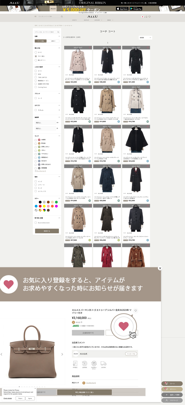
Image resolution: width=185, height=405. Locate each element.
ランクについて (41, 171)
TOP (36, 25)
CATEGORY (97, 20)
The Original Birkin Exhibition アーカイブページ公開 (92, 12)
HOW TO (74, 20)
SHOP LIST (86, 20)
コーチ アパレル (48, 25)
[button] (149, 16)
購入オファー (42, 60)
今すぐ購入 (41, 56)
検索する (47, 231)
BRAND (109, 20)
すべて (40, 52)
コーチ (40, 25)
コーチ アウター (59, 25)
